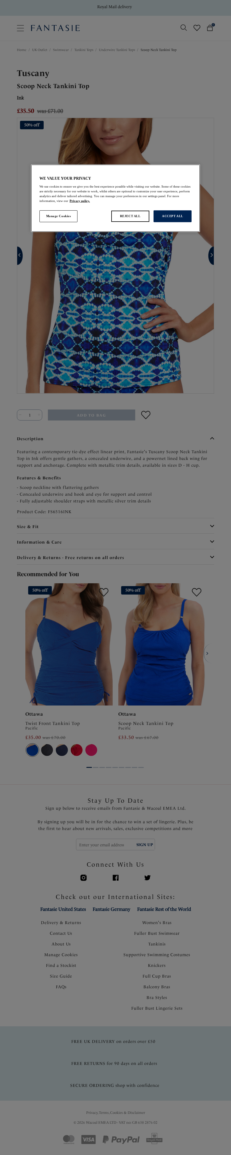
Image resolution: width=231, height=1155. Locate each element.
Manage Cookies (58, 216)
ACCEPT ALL (172, 216)
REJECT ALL (130, 216)
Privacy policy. (80, 200)
